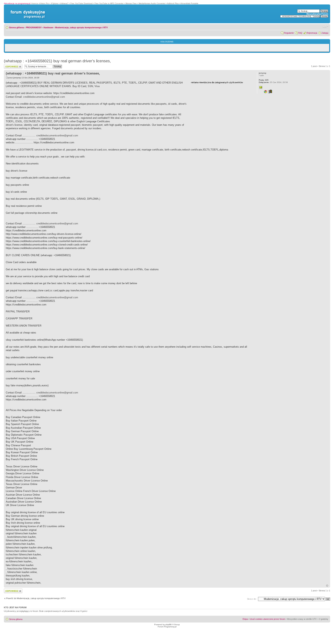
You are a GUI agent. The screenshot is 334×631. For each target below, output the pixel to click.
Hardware (48, 27)
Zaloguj (324, 33)
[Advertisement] (220, 109)
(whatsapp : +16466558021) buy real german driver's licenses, (57, 61)
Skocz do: (251, 599)
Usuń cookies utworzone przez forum (267, 619)
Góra (327, 586)
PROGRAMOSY (34, 27)
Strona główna (16, 27)
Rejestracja (312, 33)
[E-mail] (261, 87)
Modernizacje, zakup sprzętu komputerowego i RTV (81, 27)
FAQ (300, 33)
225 (263, 80)
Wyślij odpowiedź (12, 65)
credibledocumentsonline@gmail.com (44, 96)
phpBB (168, 624)
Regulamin (289, 33)
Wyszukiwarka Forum (317, 14)
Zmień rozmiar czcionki (325, 26)
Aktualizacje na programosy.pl (17, 3)
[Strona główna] (27, 10)
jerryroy (17, 78)
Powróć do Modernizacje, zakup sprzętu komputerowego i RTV (36, 598)
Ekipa (245, 619)
